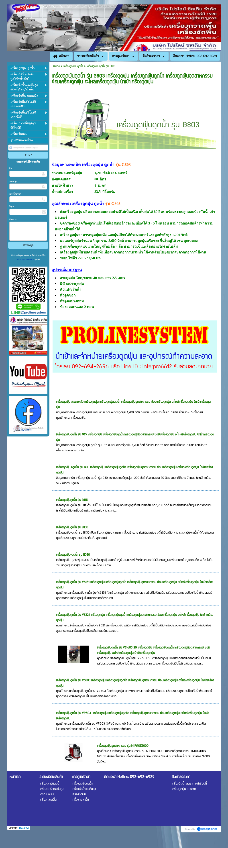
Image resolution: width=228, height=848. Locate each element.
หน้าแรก (56, 66)
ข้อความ (12, 219)
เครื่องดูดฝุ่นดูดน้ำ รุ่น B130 (72, 527)
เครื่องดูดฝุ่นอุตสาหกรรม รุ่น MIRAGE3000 (123, 745)
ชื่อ (10, 169)
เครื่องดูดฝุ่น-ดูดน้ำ (73, 66)
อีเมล (11, 207)
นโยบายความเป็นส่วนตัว (26, 259)
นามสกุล (13, 181)
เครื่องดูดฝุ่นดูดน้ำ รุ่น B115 (72, 500)
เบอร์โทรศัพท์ (15, 194)
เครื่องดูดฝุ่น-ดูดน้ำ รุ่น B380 (73, 554)
